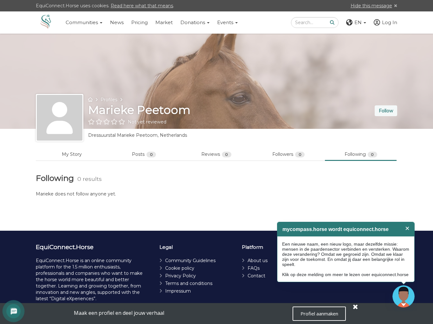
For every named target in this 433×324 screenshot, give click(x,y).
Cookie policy (179, 268)
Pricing (139, 22)
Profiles (108, 99)
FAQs (254, 268)
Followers (286, 154)
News (117, 22)
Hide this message (371, 6)
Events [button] (226, 22)
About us (258, 260)
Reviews (214, 154)
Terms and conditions (188, 283)
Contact (256, 276)
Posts (142, 154)
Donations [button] (193, 22)
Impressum (178, 291)
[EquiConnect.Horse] (45, 22)
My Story (72, 154)
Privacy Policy (180, 276)
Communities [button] (82, 22)
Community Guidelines (190, 260)
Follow (386, 111)
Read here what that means (142, 6)
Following (359, 154)
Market (164, 22)
